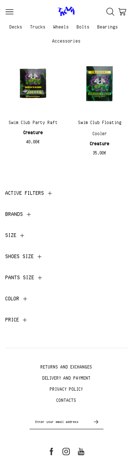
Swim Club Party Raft (33, 122)
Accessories (66, 40)
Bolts (83, 26)
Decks (16, 26)
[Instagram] (66, 451)
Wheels (61, 26)
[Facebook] (51, 451)
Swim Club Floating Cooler (100, 128)
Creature (33, 132)
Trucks (38, 26)
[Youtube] (81, 451)
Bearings (108, 26)
